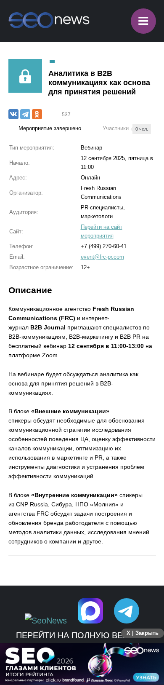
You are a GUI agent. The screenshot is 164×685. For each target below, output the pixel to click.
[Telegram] (25, 114)
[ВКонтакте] (13, 114)
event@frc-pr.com (102, 257)
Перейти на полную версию (82, 635)
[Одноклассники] (37, 114)
